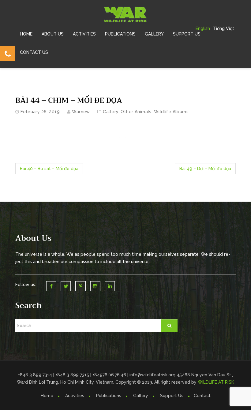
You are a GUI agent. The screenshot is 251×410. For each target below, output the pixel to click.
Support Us (186, 34)
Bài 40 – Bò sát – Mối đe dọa (49, 168)
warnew (81, 111)
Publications (120, 34)
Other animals (136, 111)
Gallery (154, 34)
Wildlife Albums (171, 111)
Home (26, 34)
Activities (84, 34)
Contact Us (34, 52)
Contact (202, 395)
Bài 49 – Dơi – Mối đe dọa (205, 168)
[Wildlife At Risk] (125, 14)
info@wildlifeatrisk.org (153, 374)
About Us (53, 34)
